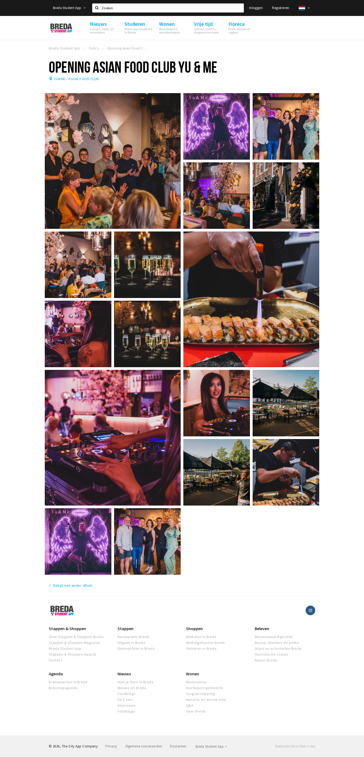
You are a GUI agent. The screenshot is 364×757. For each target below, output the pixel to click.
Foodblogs (127, 693)
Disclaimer (178, 746)
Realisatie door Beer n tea (295, 746)
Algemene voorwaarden (143, 746)
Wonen (192, 673)
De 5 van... (126, 699)
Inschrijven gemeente (204, 687)
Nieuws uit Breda (132, 687)
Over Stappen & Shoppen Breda (76, 636)
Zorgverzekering (200, 693)
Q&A (189, 705)
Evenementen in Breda (68, 682)
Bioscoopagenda (63, 687)
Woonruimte (196, 682)
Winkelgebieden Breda (205, 642)
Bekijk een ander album (72, 585)
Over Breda (196, 711)
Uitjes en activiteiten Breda (278, 648)
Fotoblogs (126, 711)
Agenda (56, 673)
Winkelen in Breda (201, 636)
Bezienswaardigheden (274, 636)
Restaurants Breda (133, 636)
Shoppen (194, 628)
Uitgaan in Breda (131, 642)
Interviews (127, 705)
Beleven (262, 628)
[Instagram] (310, 610)
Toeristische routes (271, 654)
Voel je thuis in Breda (135, 682)
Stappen (126, 628)
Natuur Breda (266, 660)
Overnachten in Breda (136, 648)
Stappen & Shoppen (67, 628)
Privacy (111, 746)
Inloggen (256, 8)
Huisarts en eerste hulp (206, 699)
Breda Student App (67, 8)
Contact (55, 660)
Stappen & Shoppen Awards (73, 654)
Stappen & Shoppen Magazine (74, 642)
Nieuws (124, 673)
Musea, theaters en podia (277, 642)
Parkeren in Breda (201, 648)
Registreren (280, 8)
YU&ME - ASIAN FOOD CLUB (76, 78)
